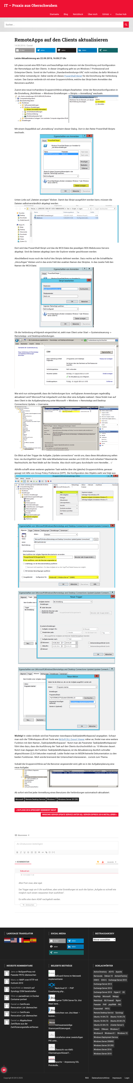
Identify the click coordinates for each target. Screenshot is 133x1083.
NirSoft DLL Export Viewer (72, 739)
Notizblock (78, 14)
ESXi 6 (104, 980)
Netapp (116, 996)
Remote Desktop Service (35, 799)
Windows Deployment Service (106, 1037)
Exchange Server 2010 (118, 980)
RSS (87, 1078)
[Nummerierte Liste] (32, 852)
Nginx (118, 1000)
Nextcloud (98, 1000)
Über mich (92, 14)
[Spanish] (33, 940)
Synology (119, 1012)
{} (50, 852)
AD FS (111, 971)
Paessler (97, 1004)
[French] (20, 940)
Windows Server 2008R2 (104, 1041)
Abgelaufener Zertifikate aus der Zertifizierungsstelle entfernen (24, 1023)
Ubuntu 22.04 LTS (101, 1025)
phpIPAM (112, 1004)
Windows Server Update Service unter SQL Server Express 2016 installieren (79, 815)
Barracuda (98, 976)
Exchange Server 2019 (103, 992)
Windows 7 (51, 799)
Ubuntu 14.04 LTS (101, 1016)
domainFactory (121, 976)
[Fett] (17, 852)
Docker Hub (121, 14)
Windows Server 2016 (102, 1049)
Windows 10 (122, 1033)
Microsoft (19, 799)
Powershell (98, 1008)
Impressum (117, 1078)
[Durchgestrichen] (28, 852)
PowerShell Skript (73, 75)
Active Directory (100, 971)
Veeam (96, 1029)
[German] (27, 940)
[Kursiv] (21, 852)
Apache (119, 971)
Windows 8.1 (110, 1033)
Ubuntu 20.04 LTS (117, 1021)
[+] (53, 852)
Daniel (30, 45)
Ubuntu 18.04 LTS (101, 1021)
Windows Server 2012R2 (68, 799)
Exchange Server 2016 (103, 988)
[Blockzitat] (39, 852)
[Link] (46, 852)
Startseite (54, 14)
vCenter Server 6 (117, 1025)
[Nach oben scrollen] (129, 1079)
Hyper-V (117, 992)
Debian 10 (108, 976)
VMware (104, 1029)
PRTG (107, 1008)
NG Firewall (109, 1000)
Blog (66, 14)
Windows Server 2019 (102, 1053)
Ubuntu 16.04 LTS (117, 1016)
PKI (119, 1004)
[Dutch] (7, 940)
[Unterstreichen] (24, 852)
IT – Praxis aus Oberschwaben (30, 5)
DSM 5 (96, 980)
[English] (14, 940)
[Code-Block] (43, 852)
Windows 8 (98, 1033)
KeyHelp (97, 996)
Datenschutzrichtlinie (100, 1078)
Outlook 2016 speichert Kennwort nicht (36, 810)
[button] (25, 50)
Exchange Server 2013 (103, 984)
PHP (105, 1004)
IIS (123, 992)
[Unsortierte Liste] (35, 852)
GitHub (105, 14)
